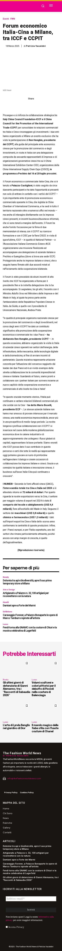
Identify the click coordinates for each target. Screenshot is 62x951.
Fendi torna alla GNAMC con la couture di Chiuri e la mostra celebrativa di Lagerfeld (30, 629)
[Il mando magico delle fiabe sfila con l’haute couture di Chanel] (45, 710)
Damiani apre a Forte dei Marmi (19, 605)
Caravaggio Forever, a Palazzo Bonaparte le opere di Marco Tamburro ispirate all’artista (30, 616)
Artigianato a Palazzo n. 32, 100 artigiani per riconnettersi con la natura (26, 594)
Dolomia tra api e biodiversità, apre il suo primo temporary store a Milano (27, 582)
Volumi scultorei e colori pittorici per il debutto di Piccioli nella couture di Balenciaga (44, 689)
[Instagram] (9, 786)
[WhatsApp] (41, 105)
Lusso (5, 624)
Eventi (6, 19)
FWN (12, 19)
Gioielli (6, 602)
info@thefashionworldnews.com (24, 778)
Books (5, 679)
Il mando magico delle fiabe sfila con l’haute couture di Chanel (45, 728)
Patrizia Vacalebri (36, 46)
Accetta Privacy (16, 927)
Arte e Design (9, 590)
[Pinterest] (34, 105)
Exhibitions (7, 612)
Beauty (6, 577)
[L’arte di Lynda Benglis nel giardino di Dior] (16, 710)
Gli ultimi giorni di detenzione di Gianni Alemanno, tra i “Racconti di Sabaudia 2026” (16, 689)
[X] (28, 105)
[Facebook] (21, 105)
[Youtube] (16, 786)
